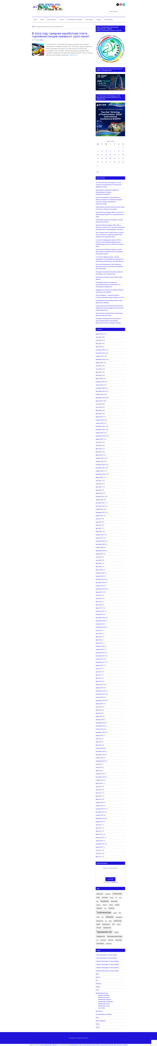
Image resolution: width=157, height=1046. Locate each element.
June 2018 (99, 633)
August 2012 (99, 821)
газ (97, 940)
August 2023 (99, 439)
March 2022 (99, 493)
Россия (98, 927)
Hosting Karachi (73, 1045)
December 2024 (100, 388)
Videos (98, 1024)
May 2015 (98, 742)
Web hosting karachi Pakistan (104, 1045)
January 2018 (99, 649)
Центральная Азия (114, 936)
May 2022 (98, 487)
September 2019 (100, 589)
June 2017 (99, 672)
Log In (97, 990)
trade (105, 908)
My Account (99, 1011)
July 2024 (98, 404)
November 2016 (100, 694)
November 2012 (100, 812)
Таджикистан (107, 927)
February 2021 (100, 535)
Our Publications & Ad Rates (104, 1014)
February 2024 (100, 420)
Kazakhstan (105, 901)
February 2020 (100, 573)
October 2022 (100, 471)
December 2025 (100, 350)
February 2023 (100, 458)
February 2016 (100, 719)
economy (105, 897)
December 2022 (100, 464)
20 (110, 158)
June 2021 (99, 522)
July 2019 (98, 595)
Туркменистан (104, 932)
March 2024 (99, 417)
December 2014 (100, 751)
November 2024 (100, 391)
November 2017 (100, 656)
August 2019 (99, 592)
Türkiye (115, 913)
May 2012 (98, 828)
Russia (117, 905)
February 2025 (100, 382)
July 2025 (98, 366)
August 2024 (99, 401)
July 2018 (98, 630)
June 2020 (99, 560)
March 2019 (99, 608)
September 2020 (100, 550)
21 (114, 158)
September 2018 (100, 627)
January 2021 (99, 538)
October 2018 (100, 624)
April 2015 (99, 745)
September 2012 (100, 818)
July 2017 (98, 668)
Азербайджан (119, 917)
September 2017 (100, 662)
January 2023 (99, 461)
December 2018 (100, 617)
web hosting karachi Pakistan (48, 1045)
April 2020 (99, 566)
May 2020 (98, 563)
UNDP (97, 917)
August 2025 (99, 362)
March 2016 (99, 716)
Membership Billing (103, 995)
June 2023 (99, 445)
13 (110, 155)
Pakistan (105, 905)
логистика (103, 940)
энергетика (108, 943)
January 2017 (99, 688)
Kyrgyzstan (114, 901)
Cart (97, 980)
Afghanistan (99, 894)
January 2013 (99, 805)
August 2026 (99, 334)
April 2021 (99, 528)
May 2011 (98, 856)
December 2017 (100, 652)
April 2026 (99, 346)
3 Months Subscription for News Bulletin (107, 961)
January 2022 (99, 499)
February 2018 (100, 646)
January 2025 (99, 385)
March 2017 (99, 681)
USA (102, 917)
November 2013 (100, 777)
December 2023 (100, 426)
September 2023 (100, 436)
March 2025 (99, 378)
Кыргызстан (106, 924)
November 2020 (100, 544)
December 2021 (100, 503)
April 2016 (99, 713)
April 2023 (99, 452)
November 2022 (100, 468)
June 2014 (99, 767)
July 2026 (98, 337)
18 (102, 158)
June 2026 (99, 340)
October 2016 (100, 697)
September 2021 (100, 512)
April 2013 (99, 796)
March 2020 (99, 570)
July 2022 (98, 480)
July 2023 (98, 442)
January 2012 (99, 841)
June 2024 (99, 407)
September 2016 (100, 700)
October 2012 (100, 815)
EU (116, 897)
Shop (97, 1017)
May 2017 (98, 675)
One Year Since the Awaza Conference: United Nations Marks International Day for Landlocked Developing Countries (109, 252)
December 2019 (100, 579)
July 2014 (98, 764)
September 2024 (100, 397)
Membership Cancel (104, 997)
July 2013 (98, 786)
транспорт (119, 940)
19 (106, 158)
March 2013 (99, 799)
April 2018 (99, 640)
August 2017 (99, 665)
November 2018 (100, 621)
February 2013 (100, 802)
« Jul (97, 172)
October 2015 (100, 729)
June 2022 (99, 484)
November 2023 (100, 429)
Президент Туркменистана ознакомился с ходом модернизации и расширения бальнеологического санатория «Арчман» (108, 321)
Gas (120, 897)
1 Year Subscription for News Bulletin (106, 955)
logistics (98, 905)
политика (110, 940)
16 (123, 155)
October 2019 (100, 586)
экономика (100, 943)
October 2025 (100, 356)
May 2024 (98, 410)
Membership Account (102, 993)
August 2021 (99, 515)
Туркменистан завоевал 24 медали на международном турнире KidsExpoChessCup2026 (107, 192)
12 (106, 155)
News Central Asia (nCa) (47, 7)
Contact (98, 987)
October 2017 (100, 659)
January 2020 (99, 576)
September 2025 (100, 359)
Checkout (98, 983)
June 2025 (99, 369)
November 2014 (100, 754)
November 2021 (100, 506)
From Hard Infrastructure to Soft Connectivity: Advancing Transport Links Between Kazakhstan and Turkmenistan (109, 266)
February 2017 (100, 684)
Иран (110, 921)
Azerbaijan (107, 894)
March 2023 (99, 455)
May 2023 (98, 448)
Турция (116, 932)
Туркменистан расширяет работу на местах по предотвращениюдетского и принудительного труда (110, 214)
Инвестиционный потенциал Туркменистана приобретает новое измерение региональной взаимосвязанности (109, 308)
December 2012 (100, 809)
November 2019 (100, 582)
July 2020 (98, 557)
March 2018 (99, 643)
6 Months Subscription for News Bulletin (107, 967)
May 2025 (98, 372)
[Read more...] (74, 55)
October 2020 (100, 547)
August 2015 (99, 735)
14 (114, 155)
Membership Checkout (104, 999)
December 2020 (100, 541)
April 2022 (99, 490)
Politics (111, 905)
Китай (98, 924)
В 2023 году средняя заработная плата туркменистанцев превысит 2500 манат (60, 35)
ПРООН (118, 924)
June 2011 (99, 853)
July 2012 (98, 825)
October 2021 (100, 509)
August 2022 (99, 477)
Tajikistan (99, 908)
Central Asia (117, 894)
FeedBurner (114, 882)
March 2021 (99, 531)
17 (98, 158)
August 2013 (99, 783)
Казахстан (118, 921)
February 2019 (100, 611)
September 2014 (100, 761)
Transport (111, 908)
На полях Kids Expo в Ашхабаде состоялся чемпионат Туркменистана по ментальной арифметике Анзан (108, 185)
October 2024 (100, 394)
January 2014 (99, 774)
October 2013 (100, 780)
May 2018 (98, 637)
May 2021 (98, 525)
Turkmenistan (103, 912)
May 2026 (98, 343)
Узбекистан (100, 936)
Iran (97, 901)
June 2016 (99, 707)
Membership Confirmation (105, 1001)
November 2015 (100, 726)
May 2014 (98, 770)
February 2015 (100, 748)
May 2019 (98, 601)
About (97, 974)
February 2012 (100, 837)
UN (120, 913)
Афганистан (99, 921)
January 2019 (99, 614)
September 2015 (100, 732)
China (98, 897)
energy (111, 897)
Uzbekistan (109, 917)
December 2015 (100, 723)
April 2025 (99, 375)
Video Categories (101, 1021)
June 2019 (99, 598)
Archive (98, 977)
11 (102, 155)
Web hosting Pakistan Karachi (87, 1045)
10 (98, 155)
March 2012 (99, 834)
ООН (113, 924)
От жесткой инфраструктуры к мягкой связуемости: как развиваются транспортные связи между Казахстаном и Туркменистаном (110, 259)
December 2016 (100, 691)
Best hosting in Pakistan (121, 1045)
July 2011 (98, 850)
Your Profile (101, 1008)
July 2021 (98, 519)
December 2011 (100, 844)
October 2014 (100, 758)
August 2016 (99, 703)
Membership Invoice (104, 1004)
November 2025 (100, 353)
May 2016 (98, 710)
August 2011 (99, 847)
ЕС (106, 921)
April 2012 (99, 831)
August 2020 (99, 554)
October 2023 (100, 433)
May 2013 (98, 793)
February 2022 (100, 496)
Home (33, 26)
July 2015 (98, 739)
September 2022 (100, 474)
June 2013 (99, 790)
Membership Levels (104, 1006)
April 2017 (99, 678)
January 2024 (99, 423)
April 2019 (99, 605)
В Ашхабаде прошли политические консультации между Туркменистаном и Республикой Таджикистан (108, 285)
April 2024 (99, 413)
